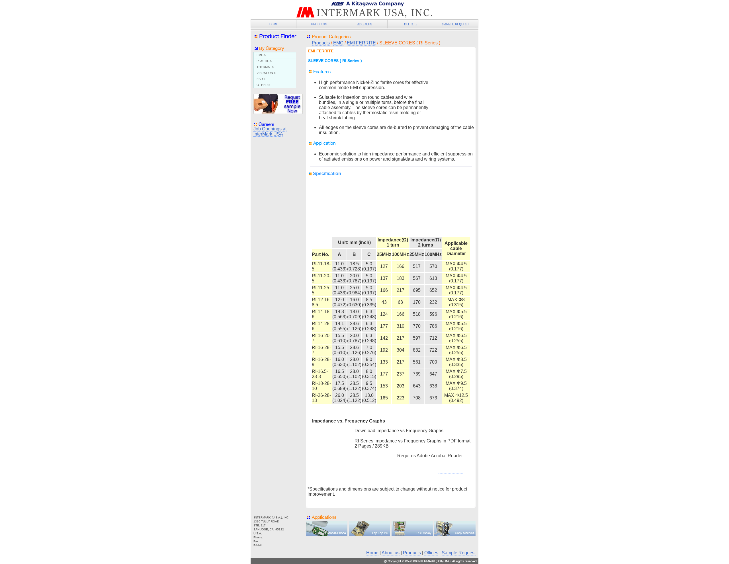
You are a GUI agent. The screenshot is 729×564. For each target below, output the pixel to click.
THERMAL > (265, 67)
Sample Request (459, 552)
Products (321, 42)
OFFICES (410, 24)
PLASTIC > (264, 61)
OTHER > (263, 85)
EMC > (261, 55)
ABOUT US (364, 24)
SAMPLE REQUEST (455, 24)
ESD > (261, 79)
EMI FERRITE (361, 42)
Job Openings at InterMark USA (269, 131)
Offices (431, 552)
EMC (338, 42)
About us (391, 552)
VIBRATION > (266, 73)
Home (372, 552)
